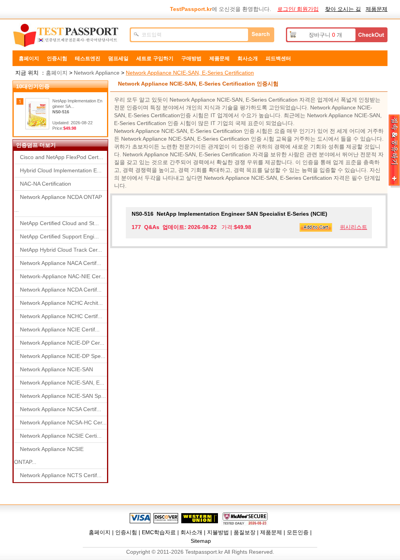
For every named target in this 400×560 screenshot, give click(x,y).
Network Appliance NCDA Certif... (61, 289)
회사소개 (191, 532)
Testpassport (67, 35)
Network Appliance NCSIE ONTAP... (49, 455)
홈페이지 (29, 58)
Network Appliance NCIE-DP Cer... (62, 343)
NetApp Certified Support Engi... (59, 236)
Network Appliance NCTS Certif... (61, 475)
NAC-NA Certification (45, 184)
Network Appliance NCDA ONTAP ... (58, 203)
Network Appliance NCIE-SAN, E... (62, 382)
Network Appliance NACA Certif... (60, 263)
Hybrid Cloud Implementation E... (61, 170)
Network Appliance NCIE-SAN (56, 369)
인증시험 (57, 58)
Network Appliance (97, 73)
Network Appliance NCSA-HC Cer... (63, 422)
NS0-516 (60, 111)
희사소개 (248, 58)
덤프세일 (118, 58)
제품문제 (377, 9)
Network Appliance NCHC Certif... (61, 316)
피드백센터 (278, 58)
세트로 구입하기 (154, 58)
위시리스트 (353, 227)
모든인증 (298, 532)
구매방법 (191, 58)
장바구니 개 (325, 35)
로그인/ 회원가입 (298, 9)
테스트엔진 (87, 58)
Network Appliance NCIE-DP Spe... (62, 356)
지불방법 (218, 532)
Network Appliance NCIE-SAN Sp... (63, 396)
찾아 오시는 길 (343, 9)
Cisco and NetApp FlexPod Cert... (61, 157)
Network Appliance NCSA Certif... (60, 409)
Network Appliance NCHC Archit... (61, 303)
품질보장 (244, 532)
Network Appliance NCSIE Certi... (61, 436)
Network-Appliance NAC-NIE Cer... (62, 276)
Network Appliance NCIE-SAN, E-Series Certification (190, 73)
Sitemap (201, 541)
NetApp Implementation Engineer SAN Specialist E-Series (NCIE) (229, 214)
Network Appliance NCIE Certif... (60, 329)
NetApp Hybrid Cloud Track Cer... (61, 250)
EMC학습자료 (159, 532)
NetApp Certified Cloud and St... (59, 223)
